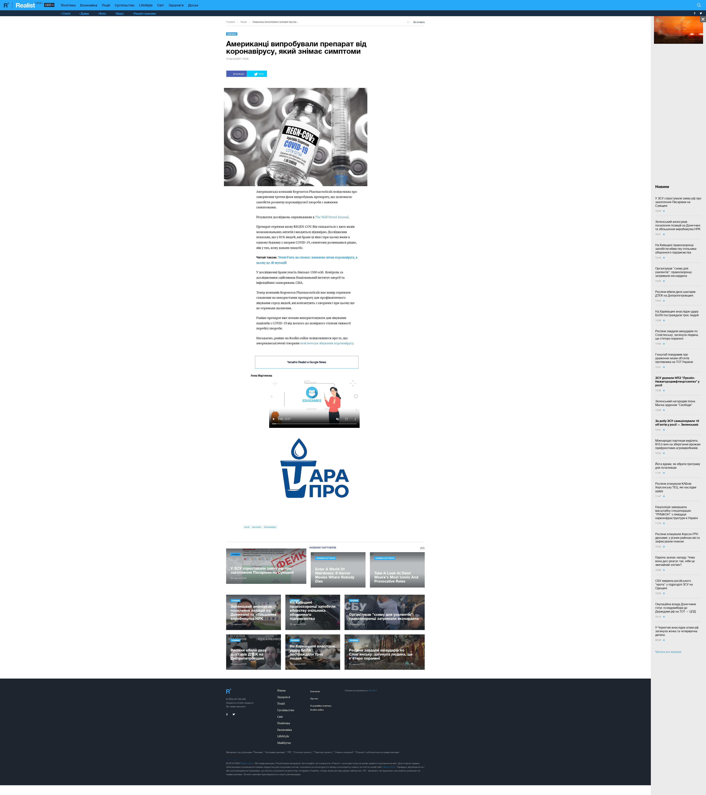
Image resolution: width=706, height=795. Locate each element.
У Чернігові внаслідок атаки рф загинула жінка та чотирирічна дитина (677, 631)
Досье (193, 5)
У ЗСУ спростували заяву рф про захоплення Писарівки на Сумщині (678, 202)
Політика (68, 5)
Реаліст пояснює (145, 13)
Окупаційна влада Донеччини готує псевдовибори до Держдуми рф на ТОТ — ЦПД (675, 607)
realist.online (389, 767)
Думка (85, 13)
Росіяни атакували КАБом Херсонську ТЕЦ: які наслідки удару (675, 487)
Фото (102, 13)
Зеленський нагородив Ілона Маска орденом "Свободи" (675, 403)
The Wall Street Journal (331, 217)
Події (106, 5)
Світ (160, 5)
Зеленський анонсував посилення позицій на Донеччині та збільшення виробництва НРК (677, 225)
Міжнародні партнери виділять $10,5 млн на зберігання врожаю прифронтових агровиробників (677, 444)
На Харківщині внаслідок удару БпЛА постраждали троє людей (677, 313)
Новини (236, 554)
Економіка (88, 5)
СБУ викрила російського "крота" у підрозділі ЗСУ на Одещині (674, 584)
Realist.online (247, 763)
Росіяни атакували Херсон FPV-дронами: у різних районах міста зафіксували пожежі (677, 537)
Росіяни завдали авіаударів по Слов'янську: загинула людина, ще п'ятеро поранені (677, 334)
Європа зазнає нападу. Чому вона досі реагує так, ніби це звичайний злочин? (675, 561)
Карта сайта (232, 759)
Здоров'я (176, 5)
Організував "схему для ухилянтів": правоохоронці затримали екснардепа (673, 272)
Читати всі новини (668, 652)
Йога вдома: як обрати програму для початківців (677, 465)
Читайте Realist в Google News (306, 362)
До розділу (419, 22)
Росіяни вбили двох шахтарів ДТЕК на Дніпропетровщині (675, 293)
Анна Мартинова (261, 375)
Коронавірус (270, 527)
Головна (230, 22)
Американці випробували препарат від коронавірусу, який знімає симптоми (276, 22)
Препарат (231, 34)
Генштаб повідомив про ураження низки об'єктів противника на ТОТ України (674, 358)
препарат (256, 527)
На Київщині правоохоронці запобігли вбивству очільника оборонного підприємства (675, 248)
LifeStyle (146, 5)
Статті (66, 13)
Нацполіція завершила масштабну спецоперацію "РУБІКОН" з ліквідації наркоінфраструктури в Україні (676, 512)
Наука (244, 22)
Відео (120, 13)
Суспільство (125, 5)
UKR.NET (372, 690)
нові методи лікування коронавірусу (326, 343)
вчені (246, 527)
